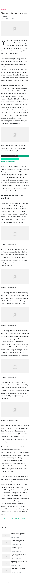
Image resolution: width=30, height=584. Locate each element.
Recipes (3, 10)
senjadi (3, 582)
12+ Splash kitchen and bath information (19, 562)
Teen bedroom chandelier (10, 156)
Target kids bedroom (8, 161)
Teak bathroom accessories (10, 159)
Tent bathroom (23, 156)
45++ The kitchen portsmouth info (17, 548)
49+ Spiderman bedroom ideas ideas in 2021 (18, 534)
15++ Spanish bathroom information (18, 569)
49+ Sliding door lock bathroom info (18, 541)
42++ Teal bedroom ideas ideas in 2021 (19, 555)
